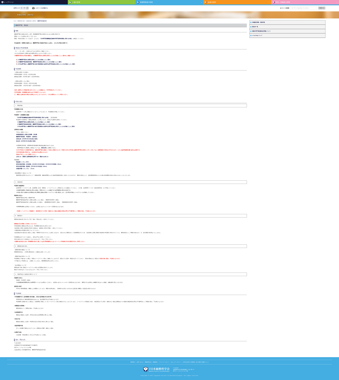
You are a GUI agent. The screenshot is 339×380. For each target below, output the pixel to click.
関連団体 (155, 362)
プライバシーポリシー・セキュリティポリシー (170, 362)
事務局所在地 (148, 362)
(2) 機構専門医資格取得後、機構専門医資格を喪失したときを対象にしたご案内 (39, 62)
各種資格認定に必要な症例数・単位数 (26, 134)
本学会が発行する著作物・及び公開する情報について (196, 362)
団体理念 (132, 362)
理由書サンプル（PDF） (23, 162)
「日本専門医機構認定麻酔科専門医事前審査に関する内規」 (56, 38)
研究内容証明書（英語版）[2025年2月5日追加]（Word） (32, 166)
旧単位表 (43, 147)
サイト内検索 (285, 8)
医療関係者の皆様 (146, 2)
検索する (321, 8)
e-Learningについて (257, 35)
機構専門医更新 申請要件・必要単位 (26, 136)
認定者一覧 (255, 26)
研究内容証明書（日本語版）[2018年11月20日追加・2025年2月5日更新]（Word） (39, 164)
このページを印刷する (41, 8)
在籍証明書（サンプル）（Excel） (25, 168)
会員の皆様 (211, 2)
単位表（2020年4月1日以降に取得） (26, 141)
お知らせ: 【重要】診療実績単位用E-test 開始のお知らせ (32, 156)
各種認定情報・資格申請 (258, 22)
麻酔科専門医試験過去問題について (261, 31)
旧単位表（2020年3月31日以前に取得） (27, 139)
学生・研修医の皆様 (282, 2)
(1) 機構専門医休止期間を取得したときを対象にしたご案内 (34, 59)
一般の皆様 (76, 2)
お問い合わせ (140, 362)
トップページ (9, 2)
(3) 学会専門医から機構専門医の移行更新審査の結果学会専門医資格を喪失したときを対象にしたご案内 (46, 64)
